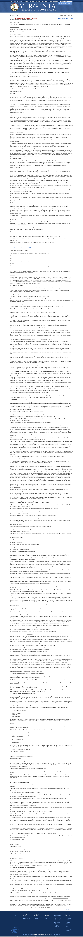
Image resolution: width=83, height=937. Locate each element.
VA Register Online (18, 1)
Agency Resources (54, 1)
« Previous (60, 18)
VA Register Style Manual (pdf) (69, 928)
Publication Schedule (68, 923)
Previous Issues (27, 918)
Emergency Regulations (29, 1)
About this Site (58, 918)
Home (15, 915)
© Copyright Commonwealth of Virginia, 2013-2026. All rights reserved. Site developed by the (41, 936)
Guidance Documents (39, 1)
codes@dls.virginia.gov (55, 934)
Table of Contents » (69, 18)
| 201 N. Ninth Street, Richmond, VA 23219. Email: (42, 934)
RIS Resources (68, 921)
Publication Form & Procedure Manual (69, 918)
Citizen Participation (57, 926)
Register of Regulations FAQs (58, 920)
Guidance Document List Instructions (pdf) (69, 932)
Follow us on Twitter (28, 934)
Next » (63, 18)
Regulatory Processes (57, 923)
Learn (46, 1)
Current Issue (27, 917)
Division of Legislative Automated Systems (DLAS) (59, 936)
